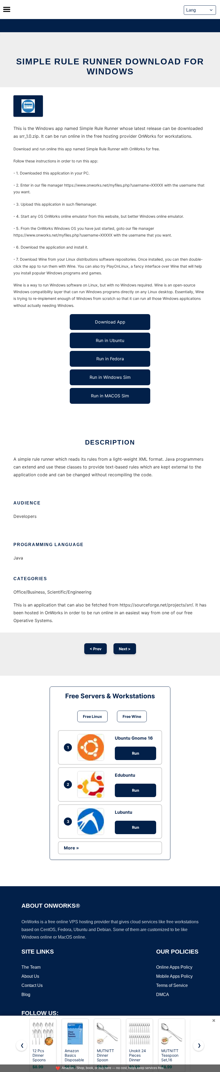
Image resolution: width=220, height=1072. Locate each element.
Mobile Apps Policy (174, 976)
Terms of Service (172, 985)
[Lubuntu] (92, 821)
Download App (110, 322)
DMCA (162, 994)
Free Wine (132, 716)
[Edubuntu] (92, 784)
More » (71, 848)
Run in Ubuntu (110, 340)
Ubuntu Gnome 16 (134, 738)
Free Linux (92, 716)
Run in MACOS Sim (110, 395)
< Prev (95, 648)
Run (135, 753)
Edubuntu (125, 775)
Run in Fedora (110, 358)
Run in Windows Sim (110, 377)
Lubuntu (123, 812)
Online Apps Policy (174, 967)
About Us (30, 976)
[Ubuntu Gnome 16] (92, 747)
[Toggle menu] (7, 9)
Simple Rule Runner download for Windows (110, 66)
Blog (25, 994)
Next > (125, 648)
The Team (31, 967)
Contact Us (32, 985)
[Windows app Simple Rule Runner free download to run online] (28, 106)
